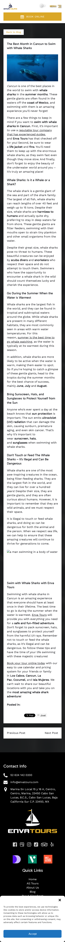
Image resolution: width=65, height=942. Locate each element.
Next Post (51, 733)
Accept (33, 933)
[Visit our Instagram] (29, 844)
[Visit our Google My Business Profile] (22, 844)
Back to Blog (13, 32)
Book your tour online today (26, 663)
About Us (32, 887)
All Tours (32, 883)
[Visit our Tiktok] (36, 844)
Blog (33, 891)
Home (33, 879)
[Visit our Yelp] (52, 844)
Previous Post (16, 733)
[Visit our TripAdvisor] (44, 844)
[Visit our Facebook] (15, 844)
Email (43, 715)
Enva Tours (39, 614)
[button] (60, 900)
